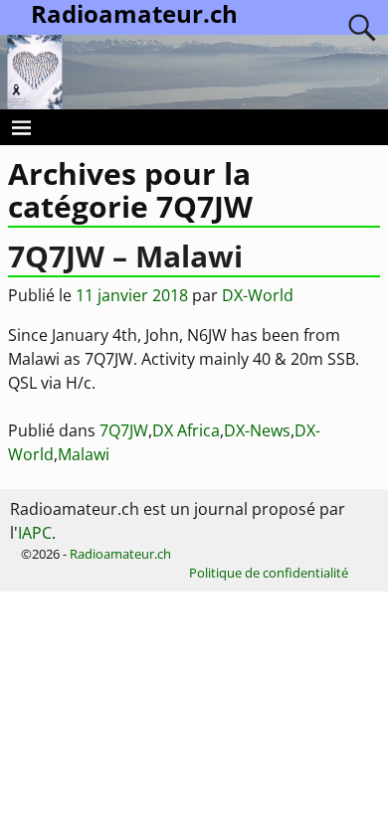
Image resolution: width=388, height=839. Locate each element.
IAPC (35, 533)
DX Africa (186, 430)
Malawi (83, 454)
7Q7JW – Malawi (125, 256)
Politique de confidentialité (268, 573)
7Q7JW (123, 430)
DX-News (257, 430)
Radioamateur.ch (120, 554)
